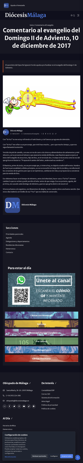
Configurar (54, 456)
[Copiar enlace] (56, 133)
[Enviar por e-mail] (50, 133)
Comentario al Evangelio (44, 25)
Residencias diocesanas (15, 245)
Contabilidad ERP (48, 390)
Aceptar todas (66, 456)
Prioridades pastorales (14, 234)
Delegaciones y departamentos (17, 241)
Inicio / (32, 25)
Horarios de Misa (9, 426)
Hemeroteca (10, 249)
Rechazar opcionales (39, 456)
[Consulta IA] (77, 457)
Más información (10, 457)
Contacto (9, 252)
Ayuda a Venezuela (18, 5)
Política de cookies (49, 409)
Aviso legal (46, 401)
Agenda (9, 238)
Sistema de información (50, 398)
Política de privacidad (50, 405)
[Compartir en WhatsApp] (43, 133)
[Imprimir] (53, 133)
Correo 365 (46, 394)
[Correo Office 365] (4, 406)
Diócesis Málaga (16, 131)
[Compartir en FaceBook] (46, 133)
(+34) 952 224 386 (13, 396)
